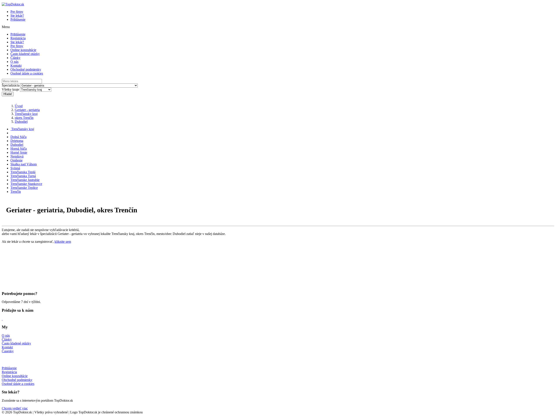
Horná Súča (18, 148)
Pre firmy (16, 11)
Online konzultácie (23, 50)
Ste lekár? (17, 15)
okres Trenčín (24, 118)
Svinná (15, 168)
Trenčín (15, 191)
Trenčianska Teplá (22, 172)
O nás (14, 61)
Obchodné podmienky (25, 69)
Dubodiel (21, 121)
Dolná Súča (18, 137)
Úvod (19, 106)
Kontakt (16, 65)
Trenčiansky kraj (26, 114)
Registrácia (18, 38)
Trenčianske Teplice (24, 188)
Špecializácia (11, 85)
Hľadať (7, 94)
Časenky (8, 351)
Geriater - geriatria (27, 110)
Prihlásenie (17, 19)
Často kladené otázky (25, 54)
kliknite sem (63, 241)
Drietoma (16, 141)
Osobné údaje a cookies (26, 73)
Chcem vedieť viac (15, 408)
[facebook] (2, 319)
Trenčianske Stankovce (26, 184)
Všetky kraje (10, 89)
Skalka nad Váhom (23, 164)
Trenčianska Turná (23, 176)
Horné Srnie (18, 152)
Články (15, 58)
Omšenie (16, 160)
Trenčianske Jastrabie (25, 180)
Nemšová (16, 156)
